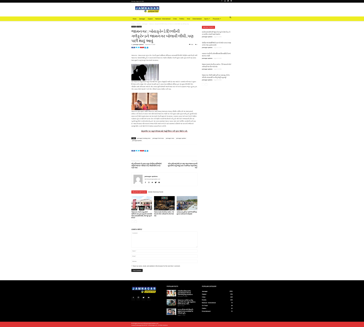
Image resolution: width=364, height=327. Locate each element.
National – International (162, 19)
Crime (175, 19)
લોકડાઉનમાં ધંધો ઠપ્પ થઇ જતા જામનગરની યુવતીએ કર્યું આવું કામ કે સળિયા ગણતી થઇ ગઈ (182, 166)
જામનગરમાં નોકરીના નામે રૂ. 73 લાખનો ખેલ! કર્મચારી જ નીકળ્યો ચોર (164, 214)
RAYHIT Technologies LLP (150, 325)
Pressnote (216, 19)
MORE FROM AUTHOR (155, 192)
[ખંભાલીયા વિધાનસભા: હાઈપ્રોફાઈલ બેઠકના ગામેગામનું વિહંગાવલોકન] (171, 293)
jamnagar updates (138, 44)
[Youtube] (231, 1)
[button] (230, 18)
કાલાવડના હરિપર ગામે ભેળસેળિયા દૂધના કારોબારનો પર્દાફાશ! (187, 213)
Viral (188, 19)
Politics (181, 19)
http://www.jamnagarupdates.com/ (152, 179)
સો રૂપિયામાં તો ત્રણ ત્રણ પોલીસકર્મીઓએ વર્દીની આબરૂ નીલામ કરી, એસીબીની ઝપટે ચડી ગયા (146, 166)
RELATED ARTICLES (139, 192)
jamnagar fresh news (158, 138)
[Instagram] (225, 1)
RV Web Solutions (163, 325)
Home (134, 19)
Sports (206, 19)
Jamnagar (142, 19)
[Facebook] (221, 1)
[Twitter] (228, 1)
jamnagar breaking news (143, 138)
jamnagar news (170, 138)
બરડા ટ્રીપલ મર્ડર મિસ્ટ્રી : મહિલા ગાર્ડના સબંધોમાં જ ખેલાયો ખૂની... (186, 311)
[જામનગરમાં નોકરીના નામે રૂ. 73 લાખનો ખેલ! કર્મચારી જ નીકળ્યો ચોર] (164, 203)
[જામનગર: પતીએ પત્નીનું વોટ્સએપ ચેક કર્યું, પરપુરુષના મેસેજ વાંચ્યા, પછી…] (171, 302)
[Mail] (153, 182)
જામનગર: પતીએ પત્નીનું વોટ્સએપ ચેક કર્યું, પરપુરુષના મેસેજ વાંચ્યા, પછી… (186, 302)
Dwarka (138, 24)
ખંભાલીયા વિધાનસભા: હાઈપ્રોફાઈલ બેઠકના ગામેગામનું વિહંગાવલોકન (185, 292)
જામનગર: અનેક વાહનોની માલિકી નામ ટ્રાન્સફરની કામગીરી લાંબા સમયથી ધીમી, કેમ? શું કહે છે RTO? (141, 214)
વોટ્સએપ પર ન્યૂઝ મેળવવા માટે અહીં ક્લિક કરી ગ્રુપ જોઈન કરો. (164, 131)
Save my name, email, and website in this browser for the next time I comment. (156, 266)
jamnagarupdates (137, 140)
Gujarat (150, 19)
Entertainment (197, 19)
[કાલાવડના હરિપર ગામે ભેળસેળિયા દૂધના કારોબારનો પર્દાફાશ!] (187, 203)
